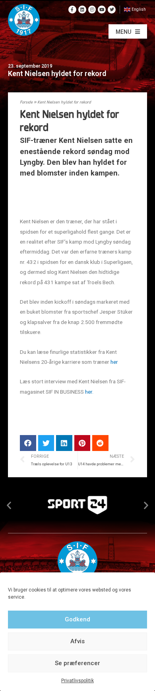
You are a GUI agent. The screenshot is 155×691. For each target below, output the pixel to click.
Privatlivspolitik (77, 680)
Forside (26, 102)
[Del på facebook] (28, 443)
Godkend (77, 619)
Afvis (77, 641)
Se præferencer (77, 663)
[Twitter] (112, 10)
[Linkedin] (82, 10)
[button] (127, 31)
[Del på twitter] (46, 443)
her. (88, 391)
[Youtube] (102, 10)
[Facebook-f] (72, 10)
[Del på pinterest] (82, 443)
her (114, 362)
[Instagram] (92, 10)
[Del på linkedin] (64, 443)
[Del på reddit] (100, 443)
